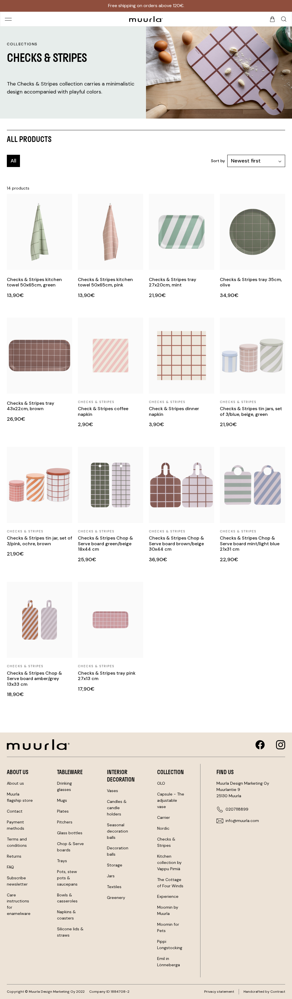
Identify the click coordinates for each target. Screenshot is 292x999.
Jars (111, 875)
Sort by (218, 160)
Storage (114, 865)
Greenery (116, 897)
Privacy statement (219, 991)
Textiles (114, 886)
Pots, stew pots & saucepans (67, 878)
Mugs (62, 800)
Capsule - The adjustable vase (170, 800)
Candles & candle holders (117, 808)
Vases (112, 790)
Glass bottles (69, 832)
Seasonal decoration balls (117, 831)
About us (15, 783)
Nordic (163, 828)
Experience (168, 896)
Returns (14, 856)
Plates (63, 811)
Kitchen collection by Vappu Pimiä (169, 862)
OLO (161, 783)
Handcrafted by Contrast (264, 991)
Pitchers (64, 822)
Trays (62, 860)
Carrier (163, 817)
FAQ (10, 867)
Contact (15, 811)
